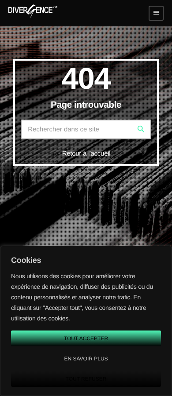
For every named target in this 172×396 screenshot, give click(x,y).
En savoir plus (86, 359)
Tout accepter (86, 338)
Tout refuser (86, 379)
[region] (86, 321)
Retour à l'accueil (86, 153)
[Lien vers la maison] (32, 13)
